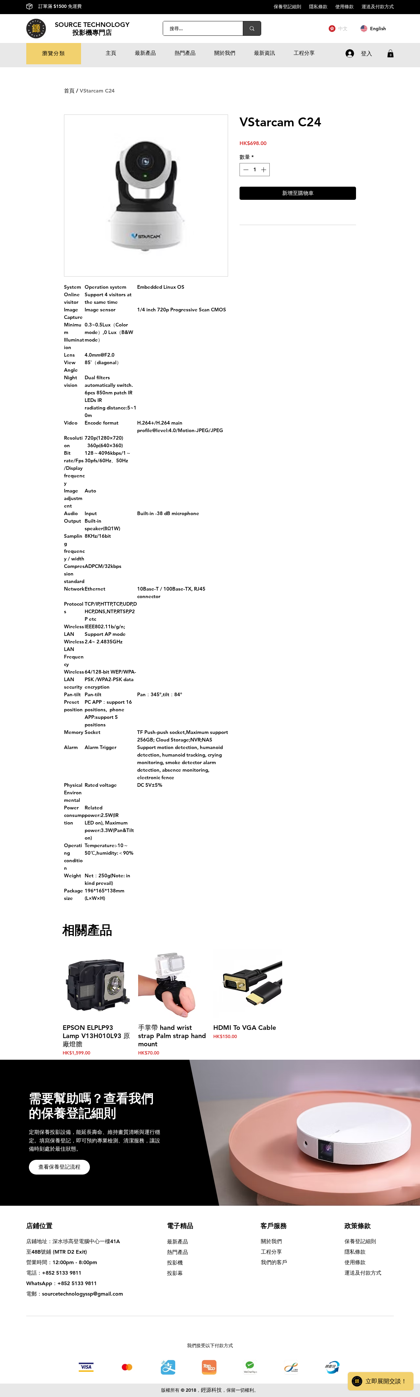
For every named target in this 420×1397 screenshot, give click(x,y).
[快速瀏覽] (97, 983)
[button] (53, 53)
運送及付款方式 (378, 7)
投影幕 (175, 1273)
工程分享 (271, 1252)
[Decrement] (245, 169)
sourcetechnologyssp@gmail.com (82, 1294)
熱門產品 (177, 1252)
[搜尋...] (252, 28)
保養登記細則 (291, 7)
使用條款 (348, 7)
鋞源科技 (211, 1390)
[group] (210, 1003)
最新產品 (177, 1242)
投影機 (175, 1263)
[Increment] (264, 169)
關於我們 (271, 1241)
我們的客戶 (274, 1262)
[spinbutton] (255, 169)
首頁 (69, 91)
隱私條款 (322, 7)
